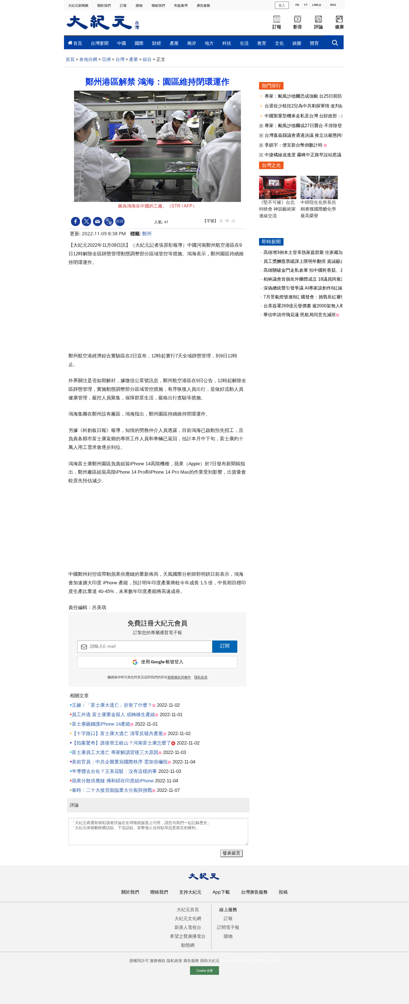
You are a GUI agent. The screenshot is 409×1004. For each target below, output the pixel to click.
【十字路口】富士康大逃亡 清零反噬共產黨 (117, 733)
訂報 (123, 5)
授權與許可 (139, 960)
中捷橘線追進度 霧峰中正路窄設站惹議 (304, 154)
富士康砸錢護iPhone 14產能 (101, 724)
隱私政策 (201, 677)
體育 (314, 43)
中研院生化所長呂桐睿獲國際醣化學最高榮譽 (318, 209)
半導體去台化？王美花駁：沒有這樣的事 (114, 771)
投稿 (283, 892)
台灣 (119, 59)
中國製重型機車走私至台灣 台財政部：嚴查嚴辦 (312, 115)
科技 (226, 43)
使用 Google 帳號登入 (162, 662)
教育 (261, 43)
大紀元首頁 (188, 909)
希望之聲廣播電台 (188, 936)
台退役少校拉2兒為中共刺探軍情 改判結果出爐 (311, 105)
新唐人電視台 (187, 927)
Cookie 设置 (204, 970)
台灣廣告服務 (254, 892)
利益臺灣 (181, 5)
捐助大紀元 (210, 960)
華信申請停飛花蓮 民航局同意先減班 (299, 314)
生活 (244, 43)
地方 (209, 43)
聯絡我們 (159, 5)
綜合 (147, 59)
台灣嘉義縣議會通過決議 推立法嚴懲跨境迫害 (310, 135)
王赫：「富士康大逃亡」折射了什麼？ (112, 705)
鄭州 (147, 233)
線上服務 (228, 909)
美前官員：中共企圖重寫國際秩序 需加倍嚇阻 (120, 762)
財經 (156, 43)
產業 (174, 43)
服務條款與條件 (179, 677)
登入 (282, 5)
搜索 (335, 41)
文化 (279, 43)
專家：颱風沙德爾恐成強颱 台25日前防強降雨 (310, 96)
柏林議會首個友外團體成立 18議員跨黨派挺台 (308, 279)
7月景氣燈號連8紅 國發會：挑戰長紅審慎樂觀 (308, 297)
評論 (318, 26)
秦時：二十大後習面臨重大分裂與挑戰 (112, 790)
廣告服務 (204, 5)
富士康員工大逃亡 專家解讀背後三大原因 (115, 752)
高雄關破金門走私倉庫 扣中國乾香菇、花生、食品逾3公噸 (320, 270)
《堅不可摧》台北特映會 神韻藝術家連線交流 (277, 209)
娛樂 (296, 43)
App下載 (221, 892)
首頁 (77, 43)
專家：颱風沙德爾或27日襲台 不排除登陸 (306, 125)
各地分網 (88, 59)
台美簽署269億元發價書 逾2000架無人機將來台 (310, 305)
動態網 (187, 945)
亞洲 (106, 59)
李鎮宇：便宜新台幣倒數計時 (294, 145)
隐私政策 (174, 960)
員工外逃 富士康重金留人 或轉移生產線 (113, 714)
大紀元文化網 (187, 918)
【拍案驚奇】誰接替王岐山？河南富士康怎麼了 (121, 743)
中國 (121, 43)
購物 (139, 5)
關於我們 (104, 5)
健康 (339, 26)
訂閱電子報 (228, 927)
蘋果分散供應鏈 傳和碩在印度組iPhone (113, 780)
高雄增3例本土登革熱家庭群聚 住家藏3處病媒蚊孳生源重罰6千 (325, 252)
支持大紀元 (190, 892)
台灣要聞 (100, 43)
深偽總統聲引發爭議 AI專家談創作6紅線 (303, 288)
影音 (297, 26)
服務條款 (158, 960)
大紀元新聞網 (78, 5)
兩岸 (191, 43)
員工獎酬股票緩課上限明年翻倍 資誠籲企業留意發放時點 (319, 261)
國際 (139, 43)
